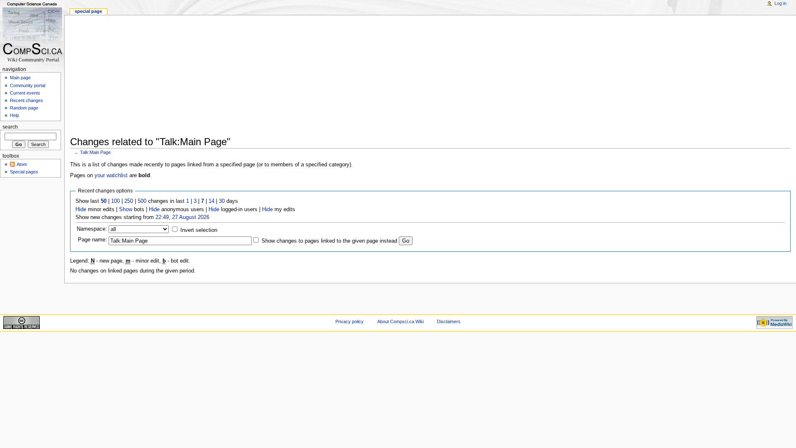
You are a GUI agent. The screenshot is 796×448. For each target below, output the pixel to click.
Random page (24, 107)
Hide (80, 209)
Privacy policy (349, 321)
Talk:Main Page (95, 152)
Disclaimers (449, 321)
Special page (88, 11)
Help (14, 115)
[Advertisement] (319, 73)
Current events (25, 92)
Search (10, 126)
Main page (20, 77)
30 (222, 201)
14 (211, 201)
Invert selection (198, 230)
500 (142, 201)
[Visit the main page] (32, 32)
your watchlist (111, 175)
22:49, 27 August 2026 (182, 217)
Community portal (27, 85)
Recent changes (26, 100)
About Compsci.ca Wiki (400, 321)
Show (125, 209)
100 (115, 201)
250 (128, 201)
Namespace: (92, 229)
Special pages (24, 171)
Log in (780, 3)
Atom (22, 164)
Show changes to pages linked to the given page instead (329, 241)
